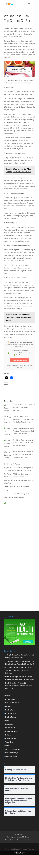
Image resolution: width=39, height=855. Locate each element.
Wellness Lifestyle (11, 753)
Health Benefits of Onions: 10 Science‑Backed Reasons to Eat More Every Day (18, 685)
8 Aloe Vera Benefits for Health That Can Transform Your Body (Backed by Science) (19, 670)
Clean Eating (10, 699)
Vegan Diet (9, 742)
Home (6, 490)
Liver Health (9, 724)
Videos (7, 745)
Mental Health (10, 728)
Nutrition (8, 735)
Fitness (7, 706)
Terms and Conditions (24, 840)
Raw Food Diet (10, 738)
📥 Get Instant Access (19, 360)
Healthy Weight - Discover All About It (17, 487)
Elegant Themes (20, 849)
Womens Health (11, 756)
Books (7, 696)
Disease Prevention (12, 703)
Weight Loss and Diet (12, 749)
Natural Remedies (11, 731)
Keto (7, 721)
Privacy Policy (9, 840)
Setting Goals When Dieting (14, 497)
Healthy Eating (10, 713)
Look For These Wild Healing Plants (17, 494)
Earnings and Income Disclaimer (18, 837)
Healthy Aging (10, 710)
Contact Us (18, 834)
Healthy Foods (10, 717)
